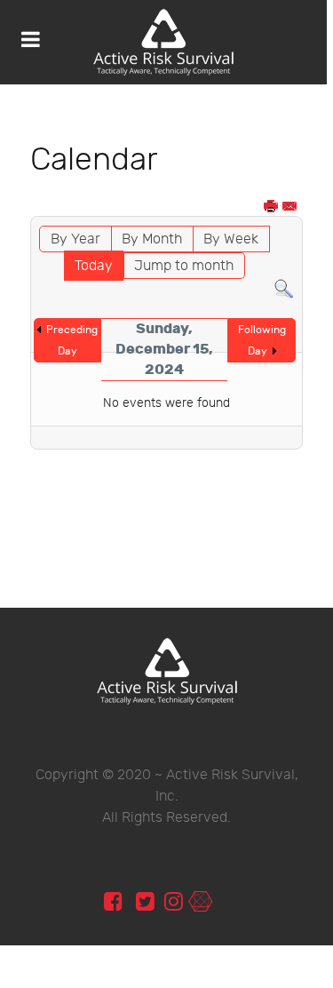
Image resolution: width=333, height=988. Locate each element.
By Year (75, 239)
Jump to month (184, 266)
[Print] (272, 207)
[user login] (200, 902)
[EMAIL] (290, 207)
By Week (230, 239)
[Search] (283, 289)
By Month (152, 239)
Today (94, 266)
